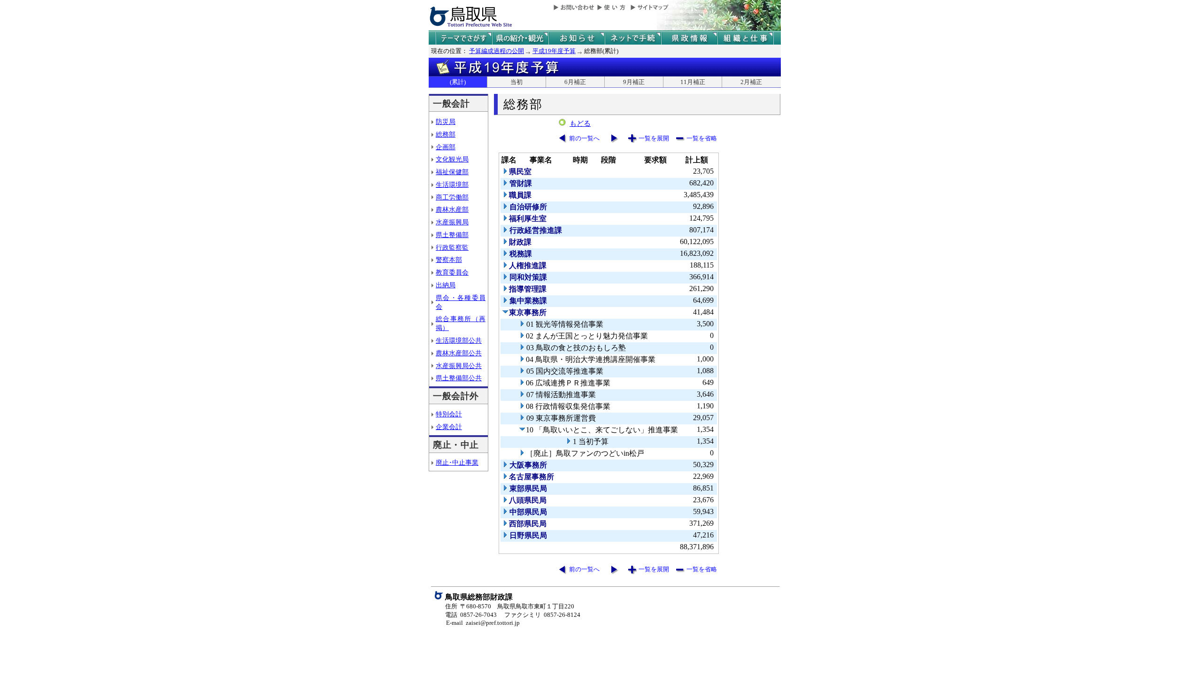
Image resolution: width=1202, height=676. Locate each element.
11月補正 (692, 81)
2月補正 (751, 81)
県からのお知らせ (576, 38)
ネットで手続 (633, 38)
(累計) (458, 81)
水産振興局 (452, 222)
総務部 (445, 134)
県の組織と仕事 (745, 38)
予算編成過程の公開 (496, 50)
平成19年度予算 (554, 50)
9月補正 (634, 81)
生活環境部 (452, 184)
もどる (580, 123)
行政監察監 (452, 247)
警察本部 (449, 259)
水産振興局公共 (459, 365)
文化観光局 (452, 159)
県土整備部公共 (459, 378)
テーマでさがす (464, 38)
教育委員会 (452, 272)
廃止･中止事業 (457, 462)
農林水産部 (452, 209)
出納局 (445, 285)
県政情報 (689, 38)
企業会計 (449, 426)
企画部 (445, 147)
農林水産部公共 (459, 353)
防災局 (445, 121)
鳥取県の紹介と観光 (520, 38)
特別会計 (449, 414)
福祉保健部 (452, 172)
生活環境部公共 (459, 340)
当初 (516, 81)
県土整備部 (452, 234)
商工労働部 (452, 197)
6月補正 (575, 81)
